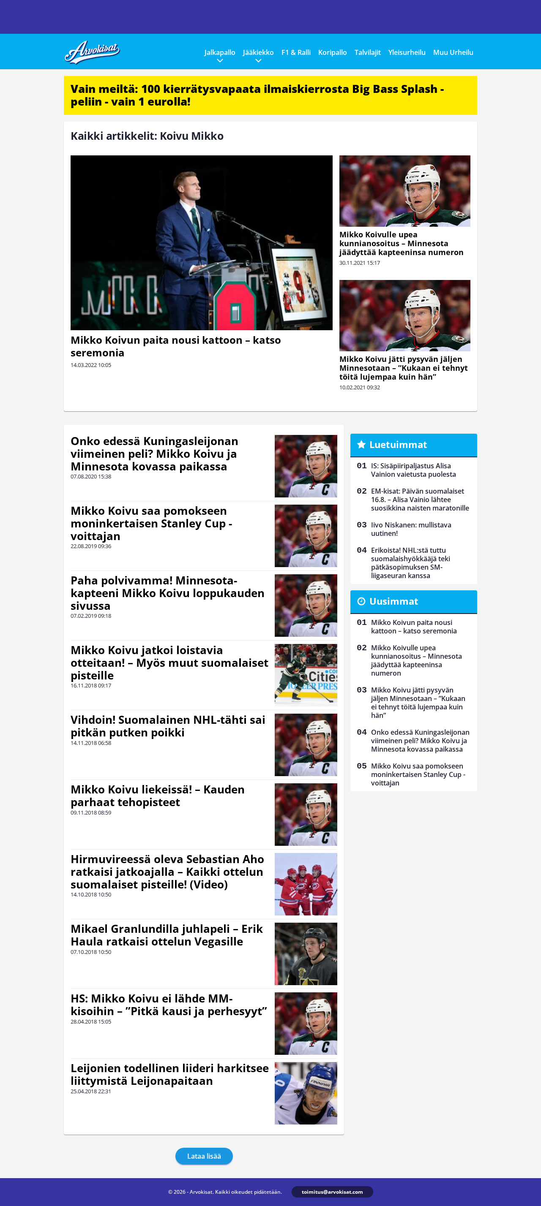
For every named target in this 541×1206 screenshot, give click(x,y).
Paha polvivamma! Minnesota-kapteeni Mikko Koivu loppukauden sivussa (168, 593)
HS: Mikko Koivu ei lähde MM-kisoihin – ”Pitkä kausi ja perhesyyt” (169, 1005)
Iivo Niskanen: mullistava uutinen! (411, 529)
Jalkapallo (220, 52)
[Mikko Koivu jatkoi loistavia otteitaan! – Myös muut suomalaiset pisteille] (306, 675)
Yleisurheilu (407, 52)
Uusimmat (393, 601)
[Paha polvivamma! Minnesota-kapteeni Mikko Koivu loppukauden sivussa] (306, 605)
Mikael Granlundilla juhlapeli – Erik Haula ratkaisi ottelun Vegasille (167, 935)
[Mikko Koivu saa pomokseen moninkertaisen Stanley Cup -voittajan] (306, 536)
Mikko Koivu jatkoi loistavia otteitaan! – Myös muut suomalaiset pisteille (169, 662)
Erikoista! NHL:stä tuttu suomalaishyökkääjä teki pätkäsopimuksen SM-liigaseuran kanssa (410, 563)
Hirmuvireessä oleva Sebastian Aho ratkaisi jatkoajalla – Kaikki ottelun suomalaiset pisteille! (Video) (167, 871)
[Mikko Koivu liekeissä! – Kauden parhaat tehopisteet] (306, 814)
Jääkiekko (258, 52)
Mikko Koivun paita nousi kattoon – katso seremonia (176, 346)
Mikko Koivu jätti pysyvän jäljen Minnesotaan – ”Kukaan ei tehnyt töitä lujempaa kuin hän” (403, 368)
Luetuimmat (398, 444)
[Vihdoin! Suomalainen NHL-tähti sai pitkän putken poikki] (306, 745)
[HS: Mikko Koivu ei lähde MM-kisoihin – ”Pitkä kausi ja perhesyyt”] (306, 1023)
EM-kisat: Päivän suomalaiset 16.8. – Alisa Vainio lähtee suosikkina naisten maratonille (420, 499)
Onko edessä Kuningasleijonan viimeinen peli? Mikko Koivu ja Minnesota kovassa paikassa (154, 453)
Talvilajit (368, 52)
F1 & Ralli (296, 52)
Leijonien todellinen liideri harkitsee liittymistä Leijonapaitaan (170, 1074)
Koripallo (332, 52)
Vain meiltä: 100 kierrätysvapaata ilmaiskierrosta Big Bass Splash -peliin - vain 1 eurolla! (257, 95)
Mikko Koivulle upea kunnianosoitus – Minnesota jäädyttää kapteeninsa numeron (401, 243)
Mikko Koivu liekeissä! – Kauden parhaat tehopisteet (158, 795)
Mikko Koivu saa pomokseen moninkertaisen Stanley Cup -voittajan (151, 523)
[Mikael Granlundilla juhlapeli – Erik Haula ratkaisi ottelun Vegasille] (306, 954)
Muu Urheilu (453, 52)
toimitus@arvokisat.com (332, 1191)
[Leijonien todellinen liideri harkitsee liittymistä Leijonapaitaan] (306, 1093)
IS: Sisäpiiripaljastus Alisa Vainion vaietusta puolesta (413, 470)
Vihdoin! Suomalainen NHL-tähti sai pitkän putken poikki (168, 726)
